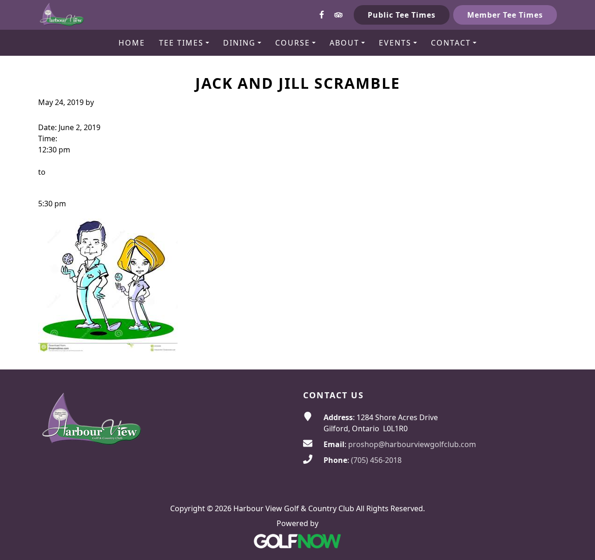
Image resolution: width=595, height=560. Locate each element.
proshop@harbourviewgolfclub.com (412, 444)
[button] (184, 42)
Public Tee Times (402, 15)
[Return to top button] (576, 352)
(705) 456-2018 (376, 460)
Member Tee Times (505, 15)
